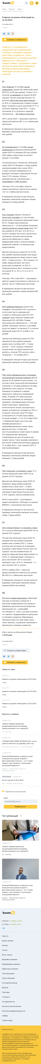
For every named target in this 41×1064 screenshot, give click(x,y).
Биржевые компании (9, 959)
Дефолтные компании (10, 969)
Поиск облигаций (8, 978)
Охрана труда (7, 1020)
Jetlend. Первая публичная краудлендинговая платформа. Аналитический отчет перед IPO (15, 726)
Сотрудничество (8, 1001)
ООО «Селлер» (8, 215)
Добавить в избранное (16, 40)
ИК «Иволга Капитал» (25, 114)
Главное (4, 27)
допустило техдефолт (11, 217)
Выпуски (5, 987)
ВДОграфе (8, 635)
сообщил (6, 318)
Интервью (4, 768)
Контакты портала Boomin (11, 1006)
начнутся (35, 443)
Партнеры (6, 992)
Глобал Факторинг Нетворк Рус (10, 746)
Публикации (12, 9)
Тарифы (5, 1016)
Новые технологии (18, 783)
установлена (15, 95)
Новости (20, 9)
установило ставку (24, 471)
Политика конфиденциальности (13, 1011)
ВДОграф (9, 783)
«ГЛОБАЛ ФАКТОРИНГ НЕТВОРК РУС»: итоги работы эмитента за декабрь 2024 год (19, 742)
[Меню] (37, 3)
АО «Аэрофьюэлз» (10, 147)
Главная (4, 9)
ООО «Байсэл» (8, 87)
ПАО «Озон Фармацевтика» (14, 375)
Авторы (5, 945)
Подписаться (20, 807)
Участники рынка (8, 973)
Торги (3, 783)
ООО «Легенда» (8, 471)
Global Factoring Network (26, 746)
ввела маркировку (19, 598)
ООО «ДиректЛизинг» (11, 528)
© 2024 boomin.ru (7, 1029)
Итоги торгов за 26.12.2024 (13, 780)
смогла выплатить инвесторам (15, 228)
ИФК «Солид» (21, 182)
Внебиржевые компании (11, 964)
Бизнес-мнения (7, 941)
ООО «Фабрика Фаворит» (13, 307)
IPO (3, 731)
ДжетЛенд (8, 731)
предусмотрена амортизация (22, 100)
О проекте (6, 997)
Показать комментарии (16, 651)
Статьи (4, 950)
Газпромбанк (7, 182)
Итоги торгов (7, 776)
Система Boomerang (9, 983)
